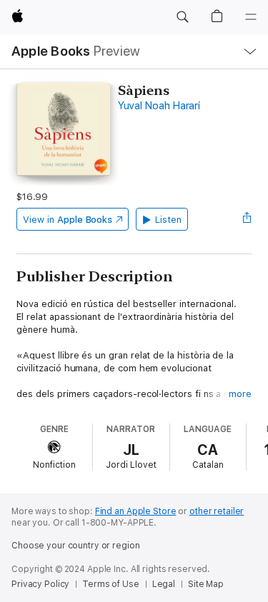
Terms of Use (110, 584)
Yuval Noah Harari (159, 105)
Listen (168, 219)
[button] (182, 17)
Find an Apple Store (136, 511)
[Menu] (251, 17)
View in (67, 219)
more (240, 393)
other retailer (216, 511)
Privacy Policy (40, 584)
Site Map (206, 584)
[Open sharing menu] (247, 219)
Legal (163, 584)
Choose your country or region (75, 546)
